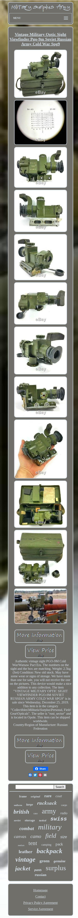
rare (47, 796)
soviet (17, 820)
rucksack (47, 802)
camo (35, 836)
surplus (56, 868)
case (35, 813)
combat (26, 828)
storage (30, 820)
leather (25, 851)
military (50, 827)
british (21, 811)
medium (21, 845)
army (49, 811)
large (29, 804)
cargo (64, 805)
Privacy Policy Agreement (40, 902)
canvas (20, 836)
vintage (25, 859)
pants (38, 870)
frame (23, 796)
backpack (49, 851)
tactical (42, 820)
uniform (18, 805)
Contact (40, 896)
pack (59, 844)
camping (46, 844)
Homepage (40, 890)
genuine (60, 861)
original (35, 796)
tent (32, 843)
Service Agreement (40, 909)
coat (59, 796)
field (50, 835)
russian (40, 875)
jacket (22, 868)
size (63, 837)
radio (63, 813)
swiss (58, 819)
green (45, 861)
